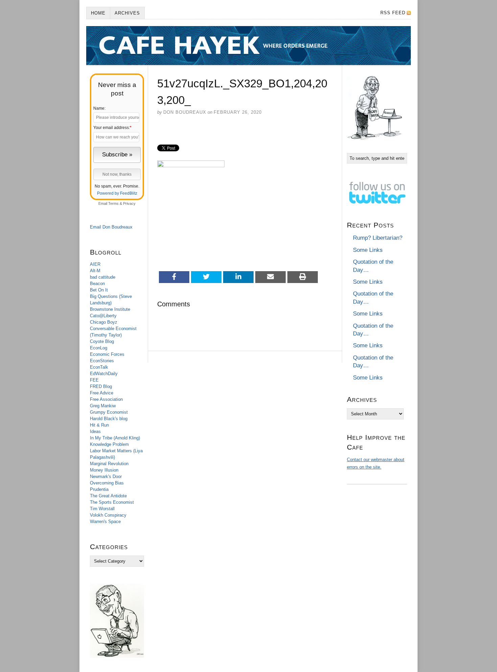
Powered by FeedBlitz (117, 193)
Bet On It (99, 289)
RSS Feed (392, 12)
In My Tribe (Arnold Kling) (115, 437)
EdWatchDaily (104, 373)
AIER (95, 264)
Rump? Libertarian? (377, 238)
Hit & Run (99, 425)
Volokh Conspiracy (108, 515)
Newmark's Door (106, 476)
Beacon (97, 283)
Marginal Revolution (109, 463)
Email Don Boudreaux (111, 227)
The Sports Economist (112, 502)
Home (98, 13)
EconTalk (99, 367)
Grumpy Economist (109, 412)
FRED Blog (101, 386)
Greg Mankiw (103, 405)
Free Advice (101, 392)
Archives (127, 13)
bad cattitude (102, 277)
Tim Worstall (102, 508)
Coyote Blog (102, 341)
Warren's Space (105, 521)
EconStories (102, 360)
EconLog (98, 347)
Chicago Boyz (103, 322)
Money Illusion (104, 470)
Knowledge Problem (109, 444)
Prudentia (99, 489)
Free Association (106, 399)
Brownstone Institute (110, 309)
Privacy (129, 203)
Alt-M (95, 270)
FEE (94, 380)
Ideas (95, 431)
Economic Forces (107, 354)
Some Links (368, 250)
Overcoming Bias (107, 482)
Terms (113, 203)
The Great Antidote (108, 495)
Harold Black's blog (108, 418)
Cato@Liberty (103, 315)
